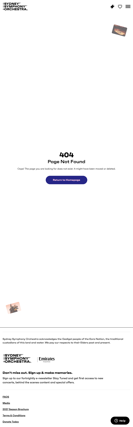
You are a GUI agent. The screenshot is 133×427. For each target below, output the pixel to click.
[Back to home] (15, 6)
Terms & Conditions (14, 415)
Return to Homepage (66, 179)
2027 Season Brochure (16, 409)
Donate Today (11, 421)
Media (6, 403)
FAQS (6, 396)
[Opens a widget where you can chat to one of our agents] (120, 421)
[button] (128, 6)
